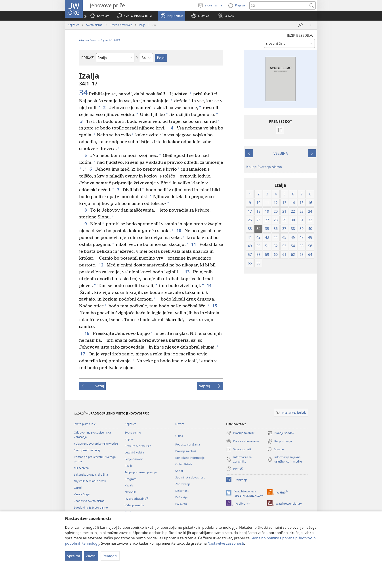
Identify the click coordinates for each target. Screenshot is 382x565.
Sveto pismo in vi (85, 424)
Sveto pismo (94, 25)
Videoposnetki (134, 505)
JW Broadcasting (136, 499)
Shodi (179, 471)
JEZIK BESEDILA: (300, 35)
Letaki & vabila (134, 452)
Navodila (130, 492)
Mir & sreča (81, 468)
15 (215, 306)
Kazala (129, 485)
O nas (179, 436)
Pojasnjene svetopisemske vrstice (96, 443)
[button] (135, 16)
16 (87, 333)
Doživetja (181, 497)
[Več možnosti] (310, 25)
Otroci (78, 488)
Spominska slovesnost (190, 477)
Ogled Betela (183, 464)
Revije (128, 466)
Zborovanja (182, 484)
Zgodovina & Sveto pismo (91, 507)
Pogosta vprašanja (187, 444)
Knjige (129, 439)
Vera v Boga (82, 494)
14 (210, 285)
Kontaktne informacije (189, 458)
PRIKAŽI (87, 57)
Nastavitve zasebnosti (226, 543)
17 (83, 354)
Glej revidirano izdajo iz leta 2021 (99, 40)
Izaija (142, 25)
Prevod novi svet (121, 25)
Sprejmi (73, 555)
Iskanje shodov (280, 433)
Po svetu (181, 504)
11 (194, 244)
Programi (131, 479)
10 (179, 230)
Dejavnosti (182, 491)
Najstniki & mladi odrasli (90, 481)
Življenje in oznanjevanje (141, 472)
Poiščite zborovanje (242, 441)
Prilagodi (110, 555)
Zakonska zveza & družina (91, 474)
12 (102, 265)
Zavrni (91, 555)
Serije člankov (134, 459)
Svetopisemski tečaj (87, 450)
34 (83, 92)
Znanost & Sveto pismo (89, 501)
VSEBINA (280, 153)
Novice (179, 424)
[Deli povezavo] (301, 25)
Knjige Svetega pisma (264, 166)
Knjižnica (73, 25)
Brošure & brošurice (138, 446)
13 (188, 272)
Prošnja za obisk (186, 451)
